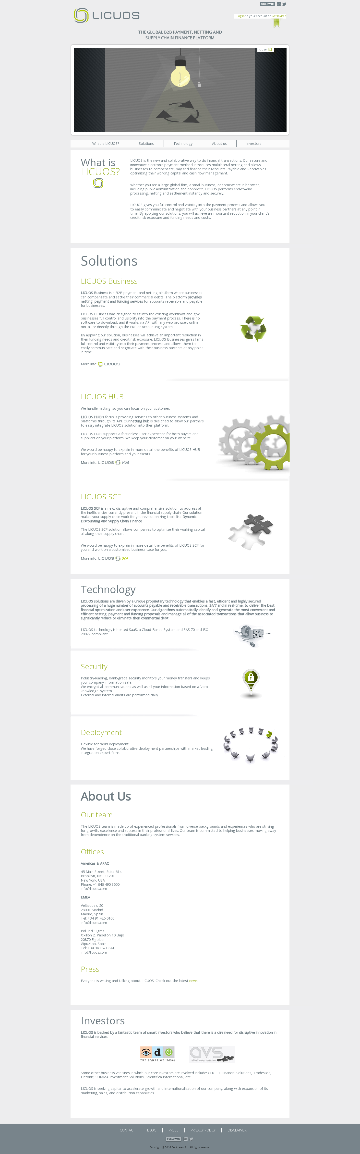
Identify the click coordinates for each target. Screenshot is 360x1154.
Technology (182, 143)
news (193, 980)
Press (174, 1130)
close (265, 49)
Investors (253, 143)
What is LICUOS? (105, 143)
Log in (241, 16)
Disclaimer (237, 1130)
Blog (151, 1130)
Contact (127, 1130)
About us (219, 143)
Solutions (146, 143)
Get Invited (279, 16)
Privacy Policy (203, 1130)
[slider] (175, 128)
